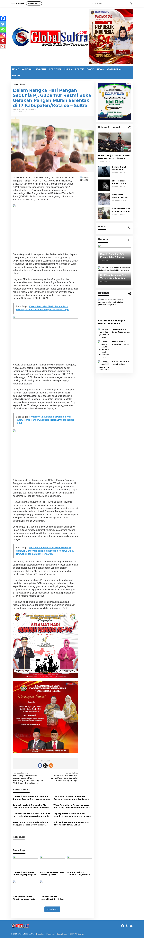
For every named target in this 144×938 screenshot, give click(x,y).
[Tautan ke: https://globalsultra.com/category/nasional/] (129, 240)
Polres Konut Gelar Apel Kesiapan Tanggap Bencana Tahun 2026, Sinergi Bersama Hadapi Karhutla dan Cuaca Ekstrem (30, 823)
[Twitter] (3, 24)
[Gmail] (3, 46)
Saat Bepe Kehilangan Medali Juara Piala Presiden (111, 322)
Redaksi (40, 934)
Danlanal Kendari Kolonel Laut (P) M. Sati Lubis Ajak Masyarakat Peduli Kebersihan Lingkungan (31, 815)
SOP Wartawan (77, 934)
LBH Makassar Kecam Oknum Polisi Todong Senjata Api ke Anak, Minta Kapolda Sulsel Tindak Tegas (119, 182)
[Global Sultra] (50, 36)
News (15, 112)
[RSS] (51, 765)
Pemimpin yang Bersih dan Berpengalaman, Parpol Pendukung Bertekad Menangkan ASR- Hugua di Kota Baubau (28, 778)
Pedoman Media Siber (56, 934)
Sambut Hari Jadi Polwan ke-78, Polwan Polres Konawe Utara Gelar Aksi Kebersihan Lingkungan (31, 806)
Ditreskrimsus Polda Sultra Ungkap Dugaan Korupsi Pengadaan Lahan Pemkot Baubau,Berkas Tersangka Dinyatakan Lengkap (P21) (31, 797)
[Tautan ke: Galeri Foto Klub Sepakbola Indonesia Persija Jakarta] (104, 365)
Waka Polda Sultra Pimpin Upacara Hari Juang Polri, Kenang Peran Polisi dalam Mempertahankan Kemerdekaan (72, 806)
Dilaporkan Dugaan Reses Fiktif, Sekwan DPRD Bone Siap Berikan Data (120, 196)
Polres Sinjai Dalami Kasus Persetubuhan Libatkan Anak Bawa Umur (114, 157)
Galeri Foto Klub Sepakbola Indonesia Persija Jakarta (121, 363)
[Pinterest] (3, 41)
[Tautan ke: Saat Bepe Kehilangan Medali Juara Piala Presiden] (114, 307)
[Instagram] (3, 35)
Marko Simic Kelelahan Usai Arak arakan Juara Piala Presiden (121, 343)
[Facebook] (3, 18)
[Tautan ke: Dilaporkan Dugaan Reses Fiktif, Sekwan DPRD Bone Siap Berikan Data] (104, 199)
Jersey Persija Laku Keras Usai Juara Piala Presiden (120, 330)
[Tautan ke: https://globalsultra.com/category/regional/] (129, 293)
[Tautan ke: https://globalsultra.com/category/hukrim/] (129, 127)
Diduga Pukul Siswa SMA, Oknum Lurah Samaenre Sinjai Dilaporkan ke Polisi (120, 168)
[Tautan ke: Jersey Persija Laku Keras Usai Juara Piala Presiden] (104, 333)
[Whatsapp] (3, 29)
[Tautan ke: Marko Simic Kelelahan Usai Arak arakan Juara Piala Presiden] (104, 349)
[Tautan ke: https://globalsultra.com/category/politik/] (129, 227)
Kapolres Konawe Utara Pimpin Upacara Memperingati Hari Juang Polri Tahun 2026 (70, 797)
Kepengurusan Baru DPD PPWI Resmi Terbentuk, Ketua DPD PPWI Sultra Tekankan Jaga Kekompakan (71, 815)
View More (52, 909)
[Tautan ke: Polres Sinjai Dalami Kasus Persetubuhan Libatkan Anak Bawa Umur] (114, 142)
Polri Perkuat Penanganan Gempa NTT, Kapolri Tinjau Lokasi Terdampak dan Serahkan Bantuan (71, 823)
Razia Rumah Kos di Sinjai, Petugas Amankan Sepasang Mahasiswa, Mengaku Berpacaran (121, 209)
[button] (130, 3)
